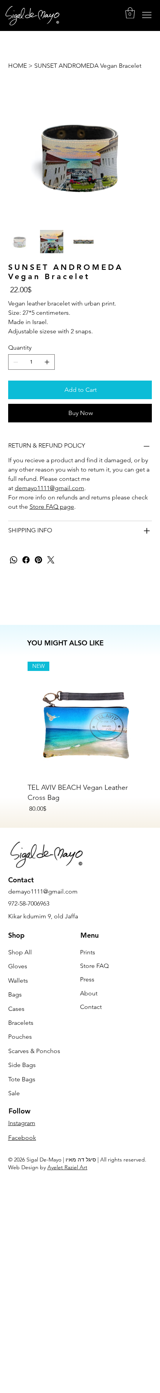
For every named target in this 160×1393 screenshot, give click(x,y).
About (88, 993)
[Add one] (47, 362)
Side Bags (22, 1065)
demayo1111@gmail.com (49, 488)
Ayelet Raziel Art (67, 1167)
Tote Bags (21, 1079)
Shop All (20, 952)
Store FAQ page (52, 506)
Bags (15, 994)
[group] (85, 737)
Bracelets (20, 1022)
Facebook (22, 1137)
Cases (16, 1008)
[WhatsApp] (13, 559)
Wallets (18, 980)
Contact (91, 1006)
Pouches (20, 1036)
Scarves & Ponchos (34, 1051)
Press (87, 979)
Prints (87, 952)
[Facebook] (26, 559)
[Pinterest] (38, 559)
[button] (130, 13)
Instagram (21, 1123)
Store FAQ (94, 965)
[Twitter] (50, 559)
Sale (14, 1093)
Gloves (17, 966)
